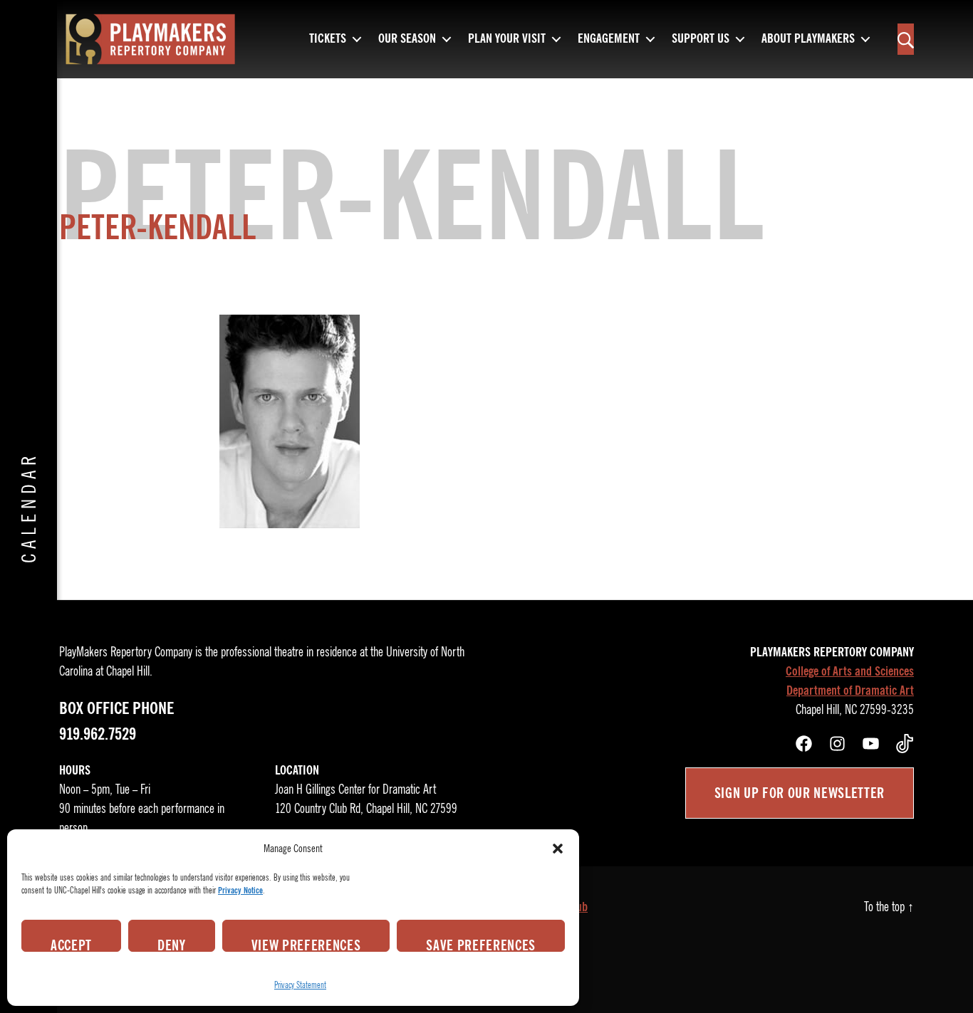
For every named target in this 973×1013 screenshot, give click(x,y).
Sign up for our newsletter (799, 793)
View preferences (306, 944)
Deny (171, 944)
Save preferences (481, 944)
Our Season (407, 39)
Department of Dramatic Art (850, 690)
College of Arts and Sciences (850, 671)
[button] (558, 848)
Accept (71, 944)
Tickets (327, 39)
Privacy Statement (300, 985)
